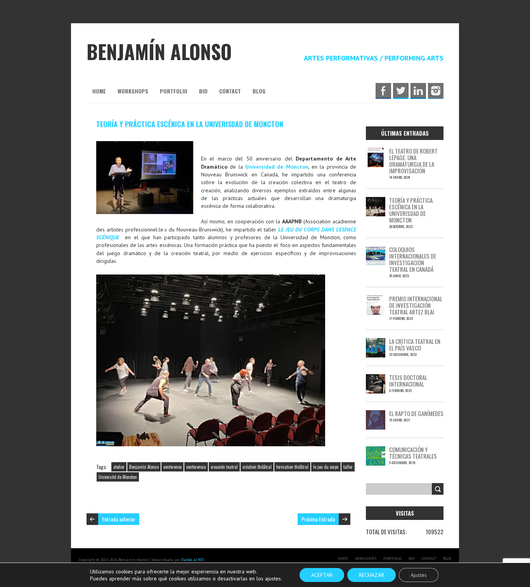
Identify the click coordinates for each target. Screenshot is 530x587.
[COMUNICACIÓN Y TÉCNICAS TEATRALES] (375, 450)
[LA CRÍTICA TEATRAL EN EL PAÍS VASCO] (375, 342)
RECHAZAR (371, 574)
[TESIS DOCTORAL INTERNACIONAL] (375, 378)
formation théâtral (292, 467)
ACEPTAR (322, 574)
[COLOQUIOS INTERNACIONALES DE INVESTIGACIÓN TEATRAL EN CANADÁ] (375, 250)
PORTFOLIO (173, 91)
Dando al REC (192, 559)
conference (172, 467)
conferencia (196, 467)
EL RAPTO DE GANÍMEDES (416, 413)
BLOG (259, 91)
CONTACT (230, 91)
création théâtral (257, 467)
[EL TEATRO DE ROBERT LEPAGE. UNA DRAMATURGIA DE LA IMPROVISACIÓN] (375, 151)
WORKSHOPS (133, 91)
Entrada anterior (118, 519)
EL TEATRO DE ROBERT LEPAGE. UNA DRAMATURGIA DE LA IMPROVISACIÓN (413, 161)
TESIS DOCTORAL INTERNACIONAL (408, 380)
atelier (119, 467)
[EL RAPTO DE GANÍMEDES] (375, 414)
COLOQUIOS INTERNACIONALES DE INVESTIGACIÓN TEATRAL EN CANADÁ (412, 259)
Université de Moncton (118, 477)
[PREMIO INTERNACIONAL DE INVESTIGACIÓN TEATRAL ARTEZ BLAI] (375, 299)
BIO (203, 91)
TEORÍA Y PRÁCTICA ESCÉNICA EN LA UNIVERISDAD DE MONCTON (189, 124)
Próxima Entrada (318, 519)
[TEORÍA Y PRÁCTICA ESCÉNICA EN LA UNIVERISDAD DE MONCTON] (375, 201)
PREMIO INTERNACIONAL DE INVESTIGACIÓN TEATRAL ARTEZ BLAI (415, 305)
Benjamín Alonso (144, 467)
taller (348, 467)
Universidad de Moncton (276, 166)
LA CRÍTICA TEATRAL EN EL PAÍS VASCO (414, 344)
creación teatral (224, 467)
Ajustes (418, 574)
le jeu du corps (326, 467)
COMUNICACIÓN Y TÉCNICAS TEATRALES (413, 452)
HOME (99, 91)
